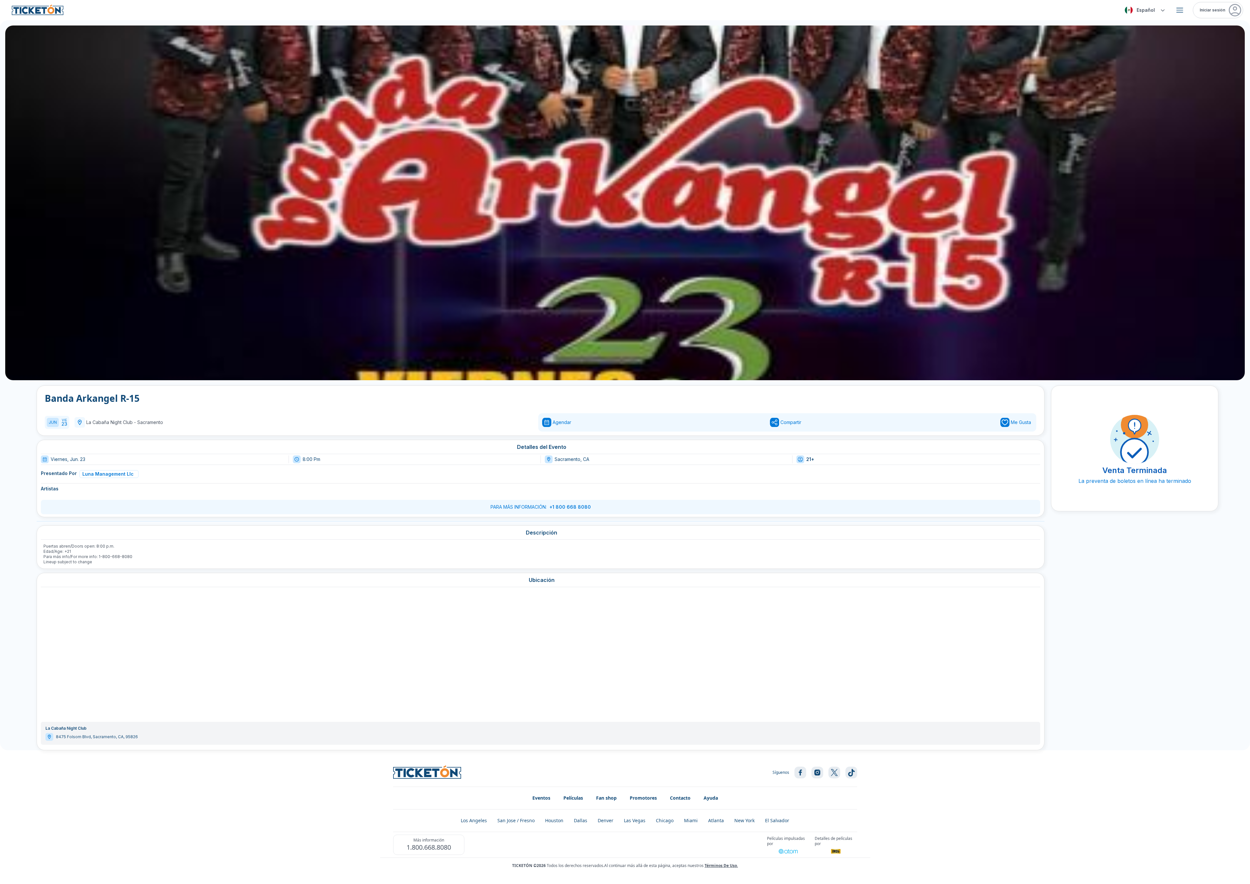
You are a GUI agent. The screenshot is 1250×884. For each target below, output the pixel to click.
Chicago (665, 820)
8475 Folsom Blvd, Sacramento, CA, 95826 (97, 736)
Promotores (643, 798)
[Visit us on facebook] (800, 772)
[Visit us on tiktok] (851, 772)
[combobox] (1144, 10)
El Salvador (777, 820)
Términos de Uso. (721, 865)
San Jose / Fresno (516, 820)
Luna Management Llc (108, 474)
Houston (554, 820)
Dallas (580, 820)
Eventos (541, 798)
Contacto (680, 798)
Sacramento (150, 422)
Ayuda (711, 798)
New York (744, 820)
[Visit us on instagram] (817, 772)
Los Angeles (474, 820)
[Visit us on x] (834, 772)
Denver (605, 820)
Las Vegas (634, 820)
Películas (573, 798)
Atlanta (716, 820)
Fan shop (606, 798)
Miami (691, 820)
